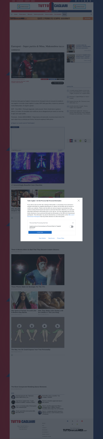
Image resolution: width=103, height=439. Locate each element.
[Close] (79, 201)
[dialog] (51, 219)
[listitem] (51, 223)
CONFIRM (40, 232)
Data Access (51, 238)
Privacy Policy (60, 238)
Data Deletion (42, 238)
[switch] (71, 227)
